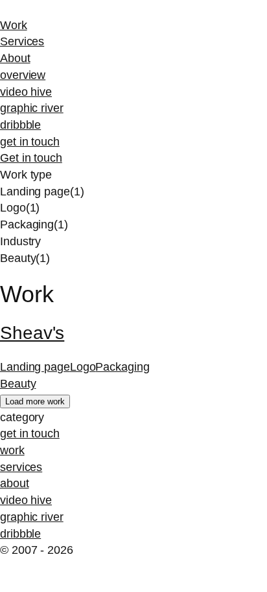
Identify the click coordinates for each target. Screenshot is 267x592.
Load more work (35, 401)
